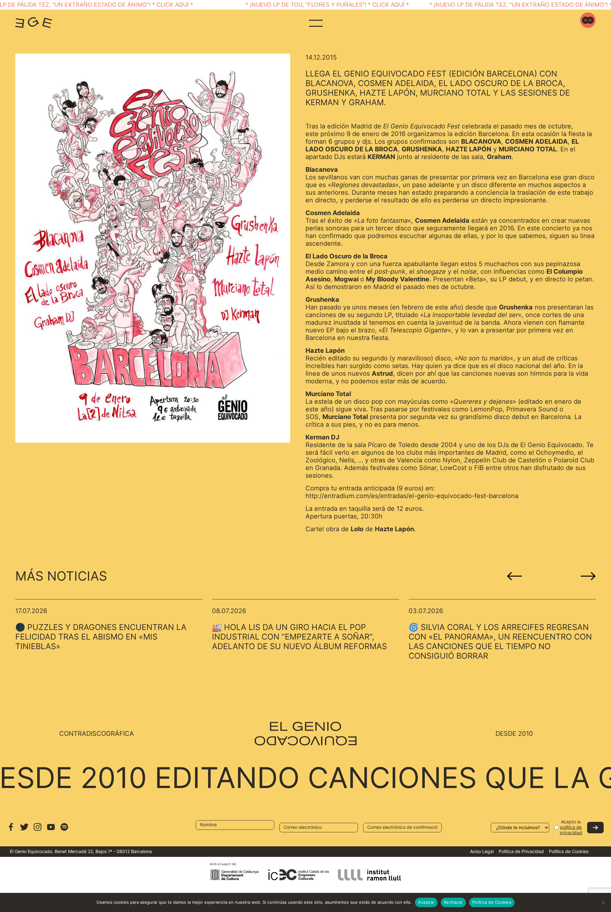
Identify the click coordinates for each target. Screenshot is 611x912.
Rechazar (453, 902)
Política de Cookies (568, 851)
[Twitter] (24, 830)
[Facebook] (11, 830)
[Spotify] (64, 830)
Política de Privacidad (521, 851)
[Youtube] (51, 830)
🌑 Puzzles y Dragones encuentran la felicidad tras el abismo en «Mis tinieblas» (100, 636)
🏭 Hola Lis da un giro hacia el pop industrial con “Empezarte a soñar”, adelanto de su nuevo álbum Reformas (299, 636)
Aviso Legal (482, 851)
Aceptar (426, 902)
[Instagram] (37, 830)
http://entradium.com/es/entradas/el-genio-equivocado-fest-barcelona (412, 496)
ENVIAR (595, 827)
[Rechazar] (603, 902)
